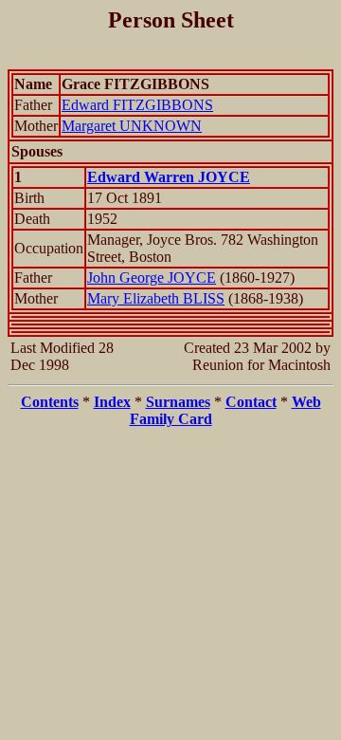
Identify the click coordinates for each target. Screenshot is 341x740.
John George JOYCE (151, 277)
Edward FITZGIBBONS (137, 105)
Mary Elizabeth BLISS (155, 298)
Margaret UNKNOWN (132, 126)
